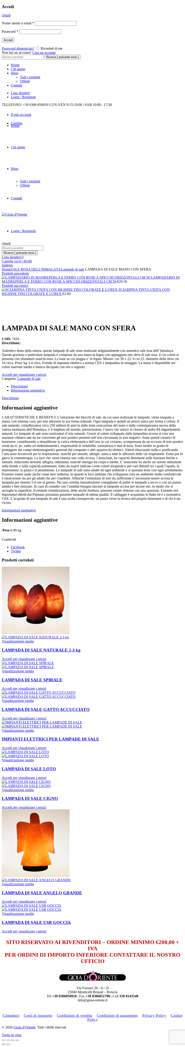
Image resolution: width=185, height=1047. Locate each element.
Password (10, 31)
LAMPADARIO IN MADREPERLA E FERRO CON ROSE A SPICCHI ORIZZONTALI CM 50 (91, 279)
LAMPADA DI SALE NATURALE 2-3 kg (41, 650)
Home (15, 65)
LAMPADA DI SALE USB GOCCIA (36, 922)
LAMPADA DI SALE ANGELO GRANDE (42, 892)
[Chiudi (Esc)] (3, 1040)
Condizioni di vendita (74, 1015)
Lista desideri (20, 93)
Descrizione (19, 386)
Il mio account (21, 115)
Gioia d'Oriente (24, 1027)
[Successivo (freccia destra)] (8, 1044)
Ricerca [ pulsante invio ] (62, 57)
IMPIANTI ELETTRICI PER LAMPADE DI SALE (50, 739)
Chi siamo (18, 69)
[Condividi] (8, 1040)
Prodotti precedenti (15, 273)
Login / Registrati (23, 97)
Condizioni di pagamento (117, 1015)
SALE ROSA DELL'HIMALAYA (36, 269)
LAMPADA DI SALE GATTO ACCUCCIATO (46, 709)
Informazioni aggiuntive (28, 390)
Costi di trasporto (38, 1015)
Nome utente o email (18, 23)
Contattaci (11, 1015)
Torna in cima (11, 1035)
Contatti (16, 85)
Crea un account (44, 52)
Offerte (25, 81)
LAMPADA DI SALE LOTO (29, 769)
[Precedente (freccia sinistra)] (3, 1044)
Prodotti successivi (15, 285)
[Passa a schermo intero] (12, 1040)
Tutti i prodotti (30, 77)
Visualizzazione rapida (18, 641)
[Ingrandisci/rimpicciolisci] (17, 1040)
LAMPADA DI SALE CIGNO (30, 798)
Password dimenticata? (18, 48)
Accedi (8, 40)
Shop (14, 73)
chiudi (6, 15)
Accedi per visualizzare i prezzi (24, 374)
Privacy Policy (154, 1015)
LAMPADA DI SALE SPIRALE (32, 680)
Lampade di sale (72, 269)
